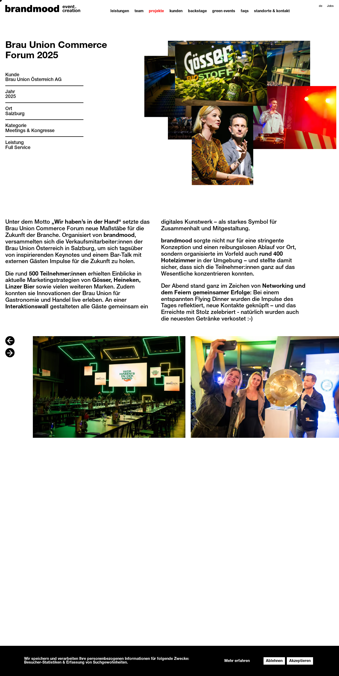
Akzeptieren (300, 661)
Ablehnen (274, 661)
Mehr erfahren (237, 661)
